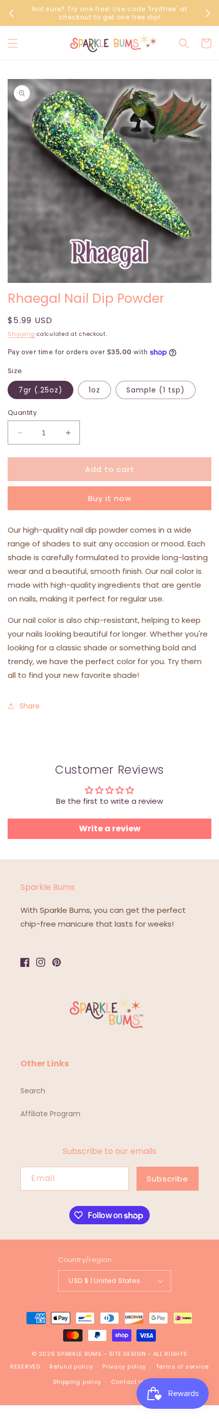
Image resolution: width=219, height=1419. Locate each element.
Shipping (21, 334)
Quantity (22, 412)
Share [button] (29, 706)
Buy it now (109, 498)
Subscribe (167, 1178)
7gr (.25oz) (40, 390)
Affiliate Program (50, 1114)
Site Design (127, 1354)
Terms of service (182, 1366)
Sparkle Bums (79, 1354)
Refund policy (71, 1366)
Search (32, 1091)
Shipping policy (77, 1382)
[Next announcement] (208, 13)
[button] (13, 43)
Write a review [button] (110, 828)
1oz (94, 390)
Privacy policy (124, 1366)
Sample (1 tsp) (155, 390)
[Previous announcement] (11, 13)
